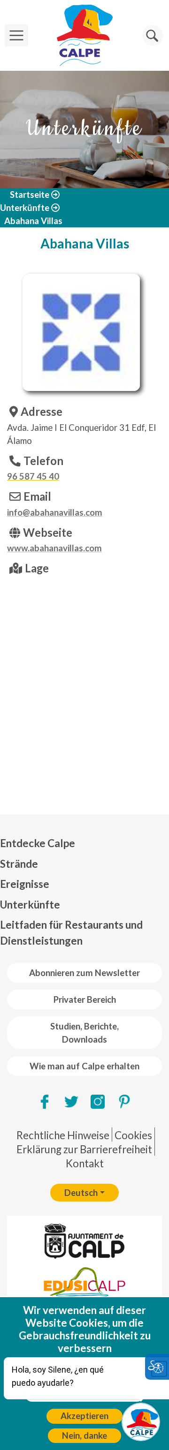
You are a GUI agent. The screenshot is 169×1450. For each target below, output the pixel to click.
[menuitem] (84, 843)
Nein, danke (84, 1435)
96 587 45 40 (33, 476)
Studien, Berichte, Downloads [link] (84, 1032)
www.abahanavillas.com (54, 548)
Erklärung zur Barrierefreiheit (84, 1149)
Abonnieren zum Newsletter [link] (84, 973)
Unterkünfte (24, 208)
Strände (19, 863)
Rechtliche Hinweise (62, 1135)
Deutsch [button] (81, 1192)
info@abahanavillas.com (54, 512)
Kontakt (85, 1163)
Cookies (133, 1135)
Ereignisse (24, 884)
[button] (152, 35)
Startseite (29, 194)
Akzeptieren (84, 1416)
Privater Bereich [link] (85, 999)
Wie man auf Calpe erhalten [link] (84, 1066)
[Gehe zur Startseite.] (84, 35)
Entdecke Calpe (37, 843)
